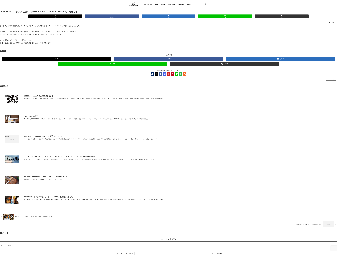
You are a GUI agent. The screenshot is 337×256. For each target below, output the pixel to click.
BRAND (163, 4)
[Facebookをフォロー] (160, 74)
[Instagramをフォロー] (164, 74)
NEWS (3, 50)
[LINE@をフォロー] (176, 74)
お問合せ (189, 4)
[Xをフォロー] (156, 74)
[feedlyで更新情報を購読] (180, 74)
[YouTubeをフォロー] (168, 74)
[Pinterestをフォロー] (172, 74)
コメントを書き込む (168, 239)
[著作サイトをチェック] (152, 74)
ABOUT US (181, 4)
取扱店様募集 (171, 4)
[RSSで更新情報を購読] (184, 74)
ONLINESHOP (148, 4)
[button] (205, 4)
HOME (156, 4)
